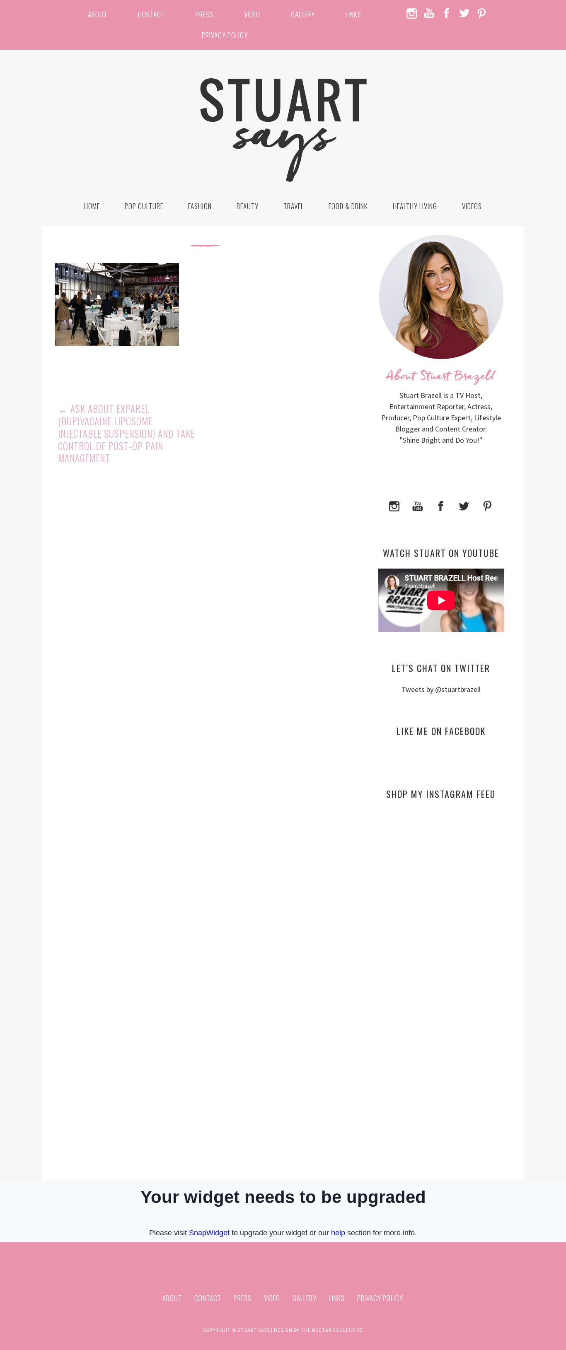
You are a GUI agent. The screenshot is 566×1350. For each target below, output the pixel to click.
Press (204, 14)
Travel (293, 206)
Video (252, 14)
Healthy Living (415, 206)
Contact (151, 14)
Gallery (303, 14)
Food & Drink (348, 206)
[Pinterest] (487, 505)
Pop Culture (144, 206)
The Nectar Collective (332, 1330)
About (97, 14)
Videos (472, 206)
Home (92, 206)
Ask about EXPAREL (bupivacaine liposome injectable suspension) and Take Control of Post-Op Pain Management (126, 433)
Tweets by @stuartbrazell (441, 689)
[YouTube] (417, 505)
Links (353, 14)
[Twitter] (464, 505)
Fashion (200, 206)
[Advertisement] (441, 886)
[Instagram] (394, 505)
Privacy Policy (225, 35)
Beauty (248, 206)
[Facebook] (441, 505)
